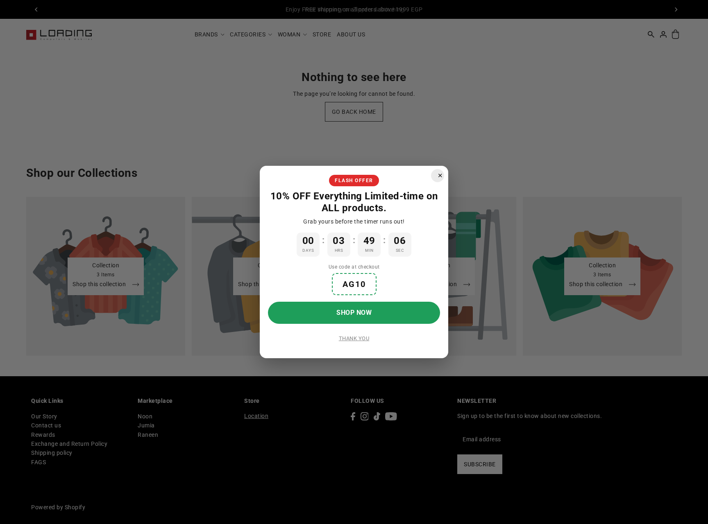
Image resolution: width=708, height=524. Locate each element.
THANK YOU (354, 338)
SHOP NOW (354, 312)
